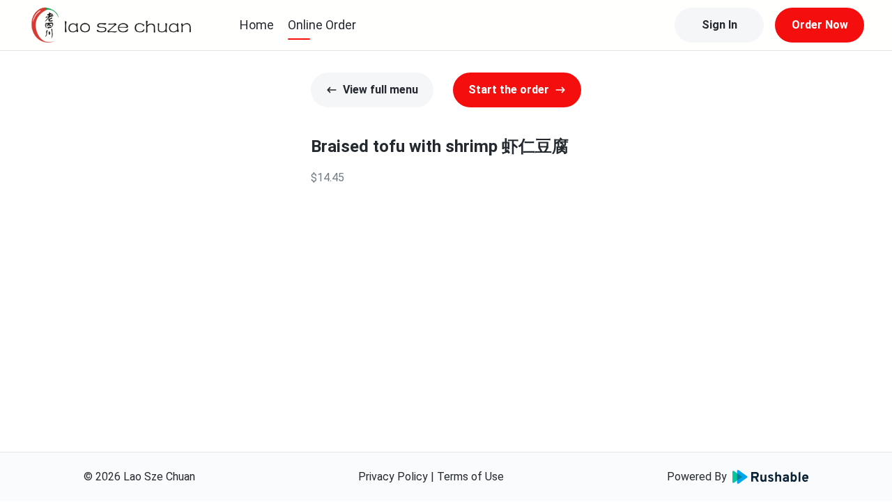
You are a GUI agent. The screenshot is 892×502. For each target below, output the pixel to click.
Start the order (508, 89)
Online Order (322, 24)
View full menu (380, 89)
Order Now (820, 24)
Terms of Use (470, 476)
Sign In (719, 24)
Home (257, 24)
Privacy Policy (393, 476)
